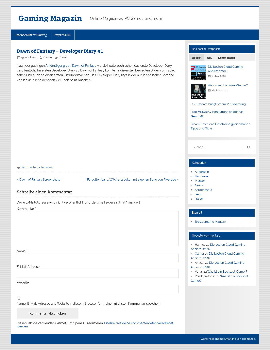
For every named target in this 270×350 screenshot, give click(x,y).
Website (23, 282)
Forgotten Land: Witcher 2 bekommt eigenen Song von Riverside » (133, 179)
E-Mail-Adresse (29, 266)
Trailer (63, 57)
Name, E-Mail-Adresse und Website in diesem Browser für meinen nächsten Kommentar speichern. (89, 303)
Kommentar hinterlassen (37, 167)
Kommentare (226, 57)
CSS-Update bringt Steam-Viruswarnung (218, 104)
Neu (209, 57)
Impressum (62, 35)
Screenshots (203, 190)
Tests (198, 194)
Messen (200, 181)
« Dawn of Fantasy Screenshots (38, 179)
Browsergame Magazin (210, 222)
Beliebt (196, 57)
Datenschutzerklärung (30, 35)
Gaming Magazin (50, 18)
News (199, 185)
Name (22, 251)
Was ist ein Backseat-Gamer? (228, 85)
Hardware (201, 176)
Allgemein (202, 172)
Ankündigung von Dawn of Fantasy (70, 66)
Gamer (47, 57)
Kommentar (26, 208)
